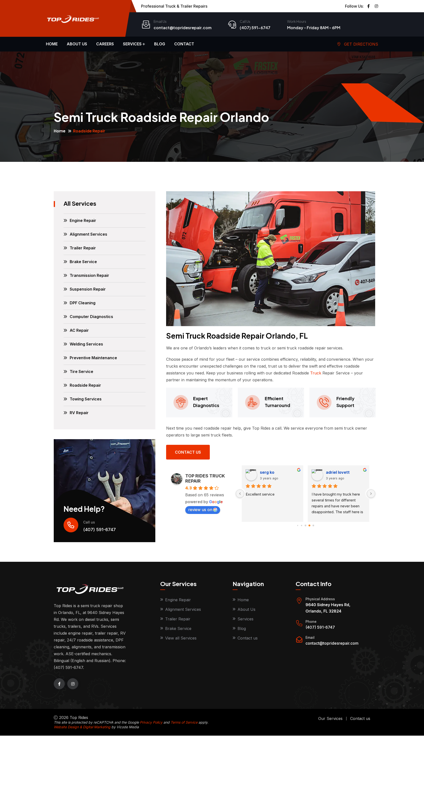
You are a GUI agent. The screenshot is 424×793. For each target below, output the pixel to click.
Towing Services (86, 398)
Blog (159, 43)
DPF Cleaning (82, 302)
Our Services (330, 718)
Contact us (188, 452)
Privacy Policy (151, 722)
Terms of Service (184, 722)
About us (77, 43)
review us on (200, 509)
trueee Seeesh (274, 472)
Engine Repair (83, 220)
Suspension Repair (88, 289)
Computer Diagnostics (91, 316)
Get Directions (360, 44)
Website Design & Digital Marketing (82, 727)
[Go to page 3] (305, 525)
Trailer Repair (83, 247)
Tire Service (81, 371)
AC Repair (79, 330)
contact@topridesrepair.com (183, 27)
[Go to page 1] (297, 525)
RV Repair (79, 412)
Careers (105, 43)
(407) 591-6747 (255, 27)
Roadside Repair (85, 385)
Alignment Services (88, 234)
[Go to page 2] (301, 525)
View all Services (181, 638)
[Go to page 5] (313, 525)
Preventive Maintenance (93, 357)
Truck (315, 373)
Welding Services (86, 344)
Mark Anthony (340, 472)
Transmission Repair (89, 275)
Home (52, 43)
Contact (184, 43)
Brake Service (83, 261)
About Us (246, 609)
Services (132, 43)
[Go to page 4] (309, 525)
